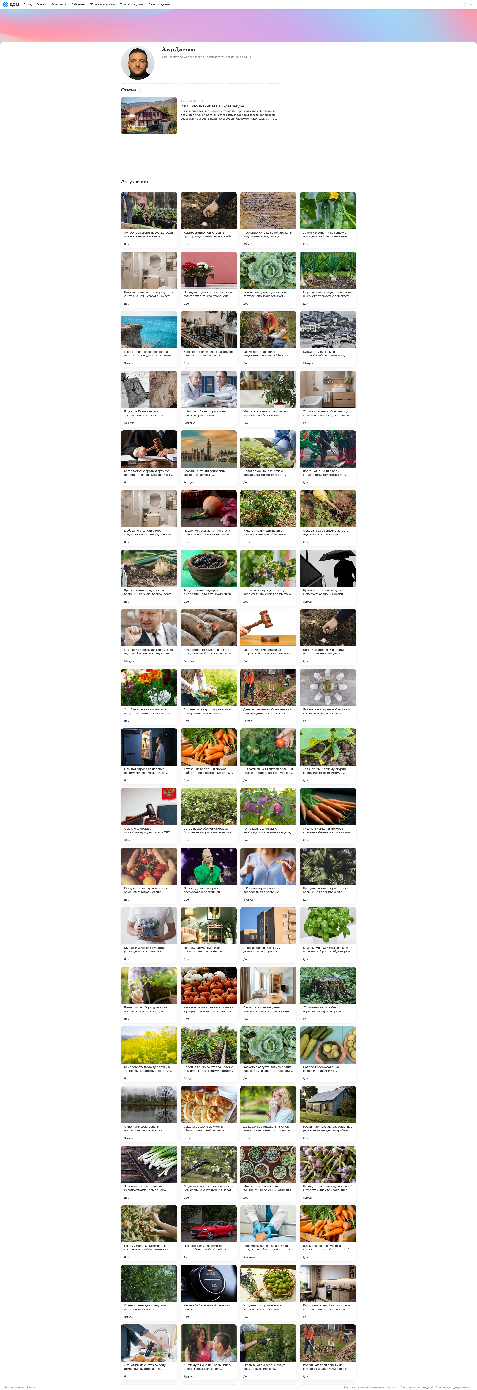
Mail (6, 1387)
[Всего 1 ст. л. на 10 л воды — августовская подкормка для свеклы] (328, 458)
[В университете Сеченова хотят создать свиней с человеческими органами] (209, 637)
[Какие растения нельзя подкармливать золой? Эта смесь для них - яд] (268, 339)
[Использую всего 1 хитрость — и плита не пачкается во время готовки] (328, 1293)
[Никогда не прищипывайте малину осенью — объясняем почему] (268, 518)
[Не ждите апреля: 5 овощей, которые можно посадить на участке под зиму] (328, 637)
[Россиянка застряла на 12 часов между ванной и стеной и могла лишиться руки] (268, 1233)
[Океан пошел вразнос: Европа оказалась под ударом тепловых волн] (149, 339)
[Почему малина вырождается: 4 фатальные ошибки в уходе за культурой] (149, 1233)
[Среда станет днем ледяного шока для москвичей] (149, 1293)
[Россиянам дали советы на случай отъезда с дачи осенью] (328, 1352)
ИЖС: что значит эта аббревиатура (212, 106)
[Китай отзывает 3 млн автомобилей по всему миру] (328, 339)
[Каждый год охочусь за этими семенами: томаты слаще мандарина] (149, 876)
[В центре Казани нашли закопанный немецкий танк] (149, 399)
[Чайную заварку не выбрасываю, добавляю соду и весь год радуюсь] (328, 697)
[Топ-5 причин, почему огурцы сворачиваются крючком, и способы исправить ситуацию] (328, 756)
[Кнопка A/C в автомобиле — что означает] (209, 1293)
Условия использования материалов (378, 1387)
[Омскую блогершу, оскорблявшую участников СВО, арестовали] (149, 816)
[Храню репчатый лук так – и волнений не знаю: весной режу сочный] (149, 578)
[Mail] (5, 4)
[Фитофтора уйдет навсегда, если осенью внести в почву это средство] (149, 220)
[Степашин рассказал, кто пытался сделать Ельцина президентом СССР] (149, 637)
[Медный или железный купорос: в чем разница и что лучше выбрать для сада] (209, 1174)
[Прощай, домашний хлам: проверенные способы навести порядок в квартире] (209, 935)
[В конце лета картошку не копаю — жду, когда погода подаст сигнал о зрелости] (209, 697)
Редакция (349, 1387)
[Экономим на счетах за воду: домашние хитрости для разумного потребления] (149, 1352)
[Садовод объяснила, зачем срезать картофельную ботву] (268, 458)
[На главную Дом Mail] (13, 4)
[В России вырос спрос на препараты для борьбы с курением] (268, 876)
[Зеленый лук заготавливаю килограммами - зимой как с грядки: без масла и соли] (149, 1174)
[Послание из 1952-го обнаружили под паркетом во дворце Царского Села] (268, 220)
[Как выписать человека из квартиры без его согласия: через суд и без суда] (268, 637)
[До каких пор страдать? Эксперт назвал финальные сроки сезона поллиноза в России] (268, 1114)
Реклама (32, 1387)
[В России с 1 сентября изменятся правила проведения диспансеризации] (209, 399)
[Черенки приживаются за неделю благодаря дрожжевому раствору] (209, 1054)
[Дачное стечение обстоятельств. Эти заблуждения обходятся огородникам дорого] (268, 697)
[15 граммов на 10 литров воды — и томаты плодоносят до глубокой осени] (268, 756)
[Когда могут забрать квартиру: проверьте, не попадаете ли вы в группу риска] (149, 458)
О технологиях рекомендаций (417, 1387)
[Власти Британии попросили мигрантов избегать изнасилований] (209, 458)
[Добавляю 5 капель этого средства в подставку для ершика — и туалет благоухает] (149, 518)
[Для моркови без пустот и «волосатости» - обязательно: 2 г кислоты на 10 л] (328, 1233)
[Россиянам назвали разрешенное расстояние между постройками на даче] (328, 1114)
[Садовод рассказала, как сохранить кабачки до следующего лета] (328, 1054)
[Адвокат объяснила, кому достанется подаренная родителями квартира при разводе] (268, 935)
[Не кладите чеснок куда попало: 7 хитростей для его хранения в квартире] (328, 1174)
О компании (17, 1387)
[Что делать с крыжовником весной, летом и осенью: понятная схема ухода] (268, 1293)
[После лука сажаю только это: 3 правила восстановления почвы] (209, 518)
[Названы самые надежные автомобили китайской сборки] (209, 1233)
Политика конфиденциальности (453, 1387)
